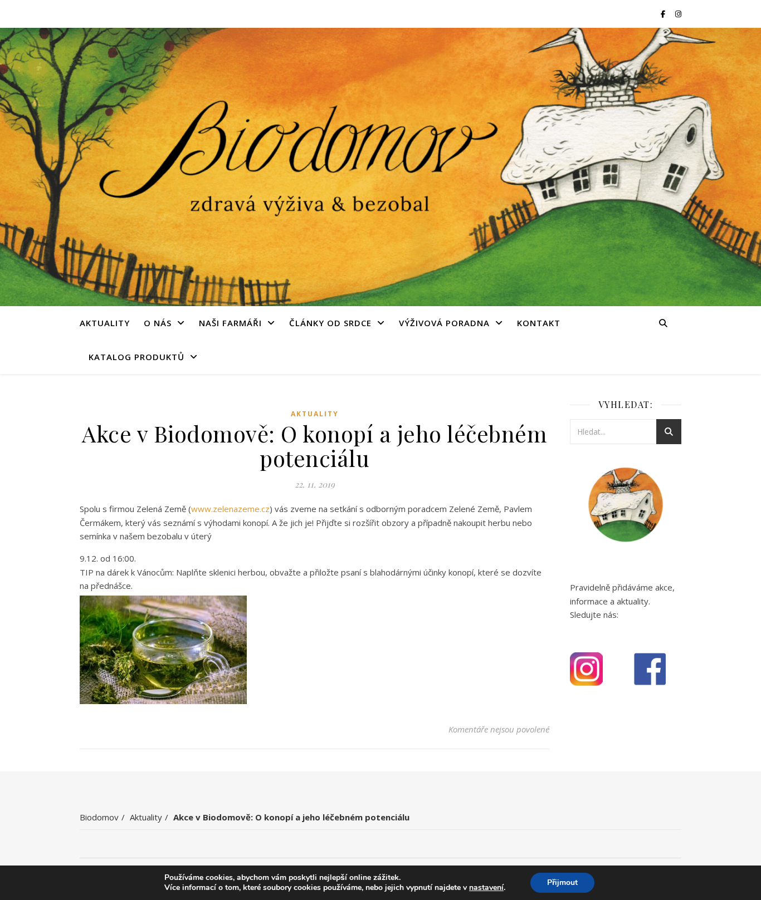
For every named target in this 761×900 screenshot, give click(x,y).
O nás (158, 322)
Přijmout (562, 882)
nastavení (486, 888)
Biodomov (99, 817)
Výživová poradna (444, 322)
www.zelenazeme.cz (230, 508)
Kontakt (538, 322)
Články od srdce (330, 322)
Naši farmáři (230, 322)
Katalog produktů (136, 356)
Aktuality (105, 322)
